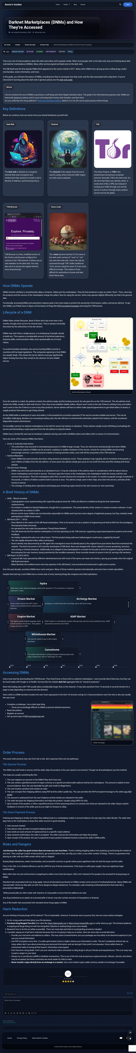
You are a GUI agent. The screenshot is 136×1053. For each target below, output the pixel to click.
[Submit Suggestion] (130, 1038)
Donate (83, 4)
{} (32, 1013)
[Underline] (11, 1013)
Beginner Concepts (18, 51)
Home (58, 4)
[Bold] (5, 1013)
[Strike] (14, 1013)
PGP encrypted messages (68, 306)
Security (30, 51)
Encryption (40, 51)
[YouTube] (120, 1038)
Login (128, 4)
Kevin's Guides (13, 4)
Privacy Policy (22, 1038)
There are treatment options (49, 101)
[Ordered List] (17, 1013)
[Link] (29, 1013)
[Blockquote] (23, 1013)
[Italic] (8, 1013)
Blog (75, 4)
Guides (66, 4)
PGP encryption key (32, 716)
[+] (35, 1013)
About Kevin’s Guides (40, 1038)
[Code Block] (26, 1013)
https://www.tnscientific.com (81, 923)
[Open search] (120, 4)
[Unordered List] (20, 1013)
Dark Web (62, 51)
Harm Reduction (51, 51)
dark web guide (66, 80)
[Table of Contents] (130, 1032)
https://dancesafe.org (57, 923)
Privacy (70, 51)
